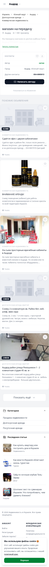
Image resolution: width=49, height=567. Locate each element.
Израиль (6, 14)
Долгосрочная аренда (11, 17)
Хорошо (24, 560)
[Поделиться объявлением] (42, 56)
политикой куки (11, 554)
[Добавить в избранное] (37, 56)
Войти (4, 528)
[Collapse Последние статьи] (44, 437)
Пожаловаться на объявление (24, 91)
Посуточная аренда (12, 428)
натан (41, 63)
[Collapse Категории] (44, 410)
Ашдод (33, 14)
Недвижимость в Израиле (20, 512)
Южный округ (20, 14)
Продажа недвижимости (15, 417)
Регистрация (7, 532)
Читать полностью (10, 46)
